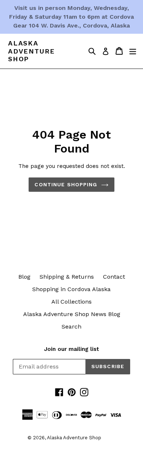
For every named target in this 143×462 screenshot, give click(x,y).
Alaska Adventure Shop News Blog (71, 314)
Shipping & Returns (67, 276)
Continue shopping (65, 184)
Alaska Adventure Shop (31, 51)
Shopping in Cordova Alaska (71, 289)
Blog (24, 276)
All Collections (71, 301)
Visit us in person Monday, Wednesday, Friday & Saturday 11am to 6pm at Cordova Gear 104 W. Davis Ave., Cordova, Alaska (71, 16)
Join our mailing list (71, 349)
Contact (114, 276)
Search (71, 326)
